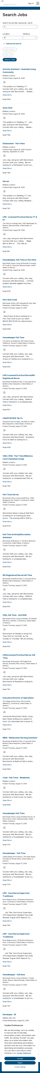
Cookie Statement (24, 1053)
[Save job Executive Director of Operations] (4, 712)
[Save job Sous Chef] (4, 118)
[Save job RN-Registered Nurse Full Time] (4, 589)
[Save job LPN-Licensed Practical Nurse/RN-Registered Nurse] (4, 392)
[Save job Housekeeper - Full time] (4, 989)
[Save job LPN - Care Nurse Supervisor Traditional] (4, 908)
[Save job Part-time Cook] (4, 312)
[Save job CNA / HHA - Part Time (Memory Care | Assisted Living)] (4, 469)
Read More (7, 95)
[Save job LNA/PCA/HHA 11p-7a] (4, 430)
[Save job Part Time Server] (4, 509)
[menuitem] (9, 3)
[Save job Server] (4, 191)
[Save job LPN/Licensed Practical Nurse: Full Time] (4, 672)
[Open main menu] (38, 3)
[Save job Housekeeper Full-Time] (4, 827)
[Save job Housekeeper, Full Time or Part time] (4, 274)
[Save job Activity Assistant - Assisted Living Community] (4, 82)
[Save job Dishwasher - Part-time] (4, 155)
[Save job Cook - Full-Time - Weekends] (4, 787)
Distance (26, 34)
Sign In (31, 3)
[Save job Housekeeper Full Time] (4, 349)
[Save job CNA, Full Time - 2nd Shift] (4, 629)
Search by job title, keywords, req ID (17, 23)
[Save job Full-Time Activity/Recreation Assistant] (4, 549)
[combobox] (14, 37)
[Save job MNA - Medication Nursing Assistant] (4, 752)
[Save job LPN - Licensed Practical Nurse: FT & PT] (4, 234)
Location (6, 34)
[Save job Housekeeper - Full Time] (4, 867)
